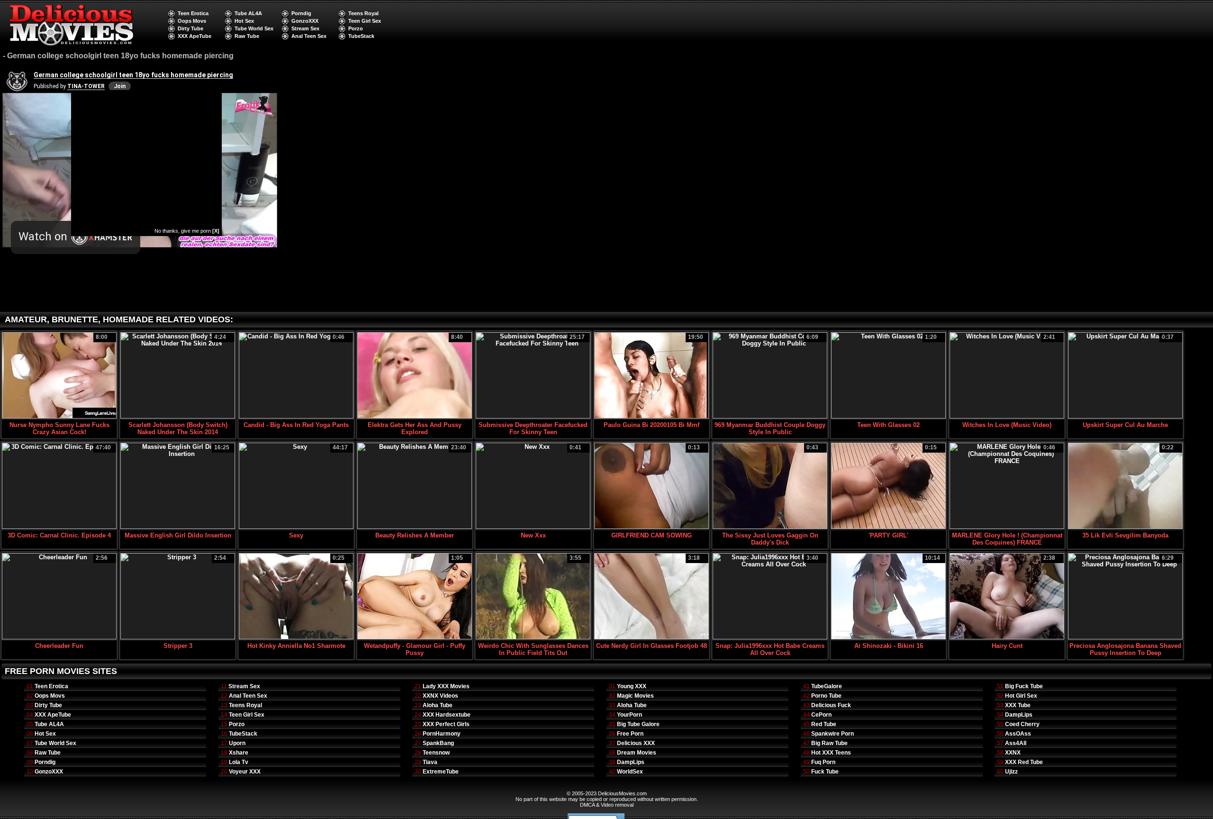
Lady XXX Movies (446, 686)
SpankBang (438, 743)
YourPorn (629, 714)
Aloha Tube (438, 705)
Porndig (301, 13)
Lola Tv (238, 762)
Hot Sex (244, 21)
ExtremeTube (441, 771)
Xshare (238, 752)
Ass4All (1015, 743)
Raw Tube (247, 36)
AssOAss (1018, 733)
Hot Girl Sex (1021, 695)
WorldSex (630, 771)
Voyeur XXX (245, 771)
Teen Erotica (193, 13)
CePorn (821, 714)
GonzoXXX (304, 21)
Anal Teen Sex (308, 36)
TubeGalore (826, 686)
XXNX (1013, 752)
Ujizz (1011, 771)
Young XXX (631, 686)
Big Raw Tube (829, 743)
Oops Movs (192, 21)
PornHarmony (442, 733)
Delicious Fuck (831, 705)
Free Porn (630, 733)
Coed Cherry (1022, 724)
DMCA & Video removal (607, 805)
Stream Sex (305, 28)
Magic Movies (635, 695)
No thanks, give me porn (186, 231)
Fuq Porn (823, 762)
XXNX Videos (440, 695)
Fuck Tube (825, 771)
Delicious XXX (636, 743)
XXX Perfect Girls (446, 724)
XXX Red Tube (1024, 762)
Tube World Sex (254, 28)
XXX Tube (1018, 705)
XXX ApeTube (194, 36)
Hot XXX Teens (831, 752)
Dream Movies (636, 752)
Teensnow (436, 752)
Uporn (237, 743)
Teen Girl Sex (364, 21)
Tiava (430, 762)
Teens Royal (363, 13)
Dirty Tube (190, 28)
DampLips (630, 762)
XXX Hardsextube (447, 714)
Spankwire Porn (832, 733)
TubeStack (361, 36)
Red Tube (823, 724)
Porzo (355, 28)
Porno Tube (826, 695)
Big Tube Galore (638, 724)
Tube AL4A (248, 13)
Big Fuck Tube (1024, 686)
